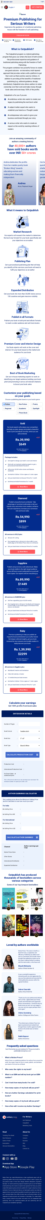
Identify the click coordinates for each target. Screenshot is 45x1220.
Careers (25, 1138)
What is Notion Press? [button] (14, 1057)
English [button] (11, 7)
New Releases (7, 1138)
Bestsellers (6, 1143)
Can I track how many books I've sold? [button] (20, 1083)
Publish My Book (23, 35)
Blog (24, 1146)
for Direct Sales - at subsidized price (10, 774)
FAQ (24, 1143)
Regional (8, 408)
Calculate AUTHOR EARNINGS (20, 837)
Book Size (7, 738)
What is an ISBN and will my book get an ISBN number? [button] (22, 1076)
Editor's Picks (6, 1140)
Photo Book (23, 413)
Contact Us (26, 1148)
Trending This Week (8, 1135)
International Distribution (11, 861)
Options (24, 450)
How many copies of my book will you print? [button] (22, 1088)
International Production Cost (13, 769)
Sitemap (29, 1218)
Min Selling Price (8, 809)
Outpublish (26, 1123)
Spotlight (36, 408)
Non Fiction (23, 404)
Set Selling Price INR (9, 814)
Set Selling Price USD (9, 828)
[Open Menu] (2, 7)
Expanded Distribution (10, 865)
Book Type (7, 745)
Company (25, 1135)
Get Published (27, 1120)
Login (42, 1)
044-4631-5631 (8, 2)
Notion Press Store (9, 852)
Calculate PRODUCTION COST (20, 755)
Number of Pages (9, 724)
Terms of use (15, 1218)
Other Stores (8, 856)
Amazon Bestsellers (9, 1146)
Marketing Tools (27, 1125)
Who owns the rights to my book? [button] (18, 1069)
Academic (22, 408)
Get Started (37, 7)
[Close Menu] (40, 13)
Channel (7, 847)
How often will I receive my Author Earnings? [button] (23, 1106)
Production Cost (9, 764)
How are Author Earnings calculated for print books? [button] (22, 1094)
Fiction (7, 404)
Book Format (8, 731)
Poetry (35, 404)
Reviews (25, 1140)
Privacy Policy (23, 1218)
